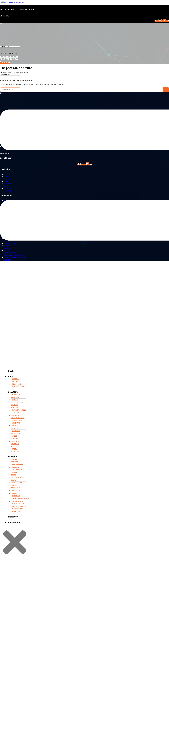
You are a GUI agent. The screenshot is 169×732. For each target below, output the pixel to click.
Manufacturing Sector (18, 479)
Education (16, 511)
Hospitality (17, 490)
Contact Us (14, 522)
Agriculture (17, 483)
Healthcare (17, 493)
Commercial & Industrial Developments (17, 462)
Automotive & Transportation (17, 502)
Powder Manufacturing (17, 416)
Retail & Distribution (16, 487)
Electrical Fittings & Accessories (16, 443)
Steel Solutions (15, 450)
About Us (12, 376)
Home (10, 371)
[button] (16, 376)
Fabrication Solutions (16, 396)
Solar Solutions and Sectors (18, 422)
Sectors (12, 457)
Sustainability (18, 387)
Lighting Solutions (15, 427)
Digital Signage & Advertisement (18, 508)
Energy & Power (15, 473)
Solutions (13, 392)
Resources (17, 384)
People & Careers (15, 380)
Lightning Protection (15, 432)
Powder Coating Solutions (18, 411)
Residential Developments (17, 468)
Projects (13, 517)
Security (16, 496)
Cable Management (16, 437)
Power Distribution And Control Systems (18, 403)
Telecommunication (20, 498)
